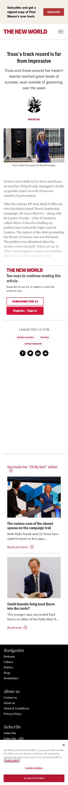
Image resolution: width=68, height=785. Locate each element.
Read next (14, 628)
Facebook (23, 353)
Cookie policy (12, 760)
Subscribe (53, 12)
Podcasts (9, 656)
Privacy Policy (12, 714)
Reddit (45, 353)
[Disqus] (34, 407)
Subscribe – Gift (14, 738)
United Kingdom (33, 344)
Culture (8, 662)
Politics (44, 337)
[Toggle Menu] (60, 31)
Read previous (17, 547)
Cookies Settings (34, 767)
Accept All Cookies (34, 778)
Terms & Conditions (16, 708)
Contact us (10, 697)
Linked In (38, 353)
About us (9, 703)
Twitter (30, 353)
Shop (7, 673)
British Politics (25, 337)
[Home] (25, 31)
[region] (34, 762)
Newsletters (11, 678)
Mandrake (34, 119)
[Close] (64, 745)
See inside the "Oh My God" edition (32, 466)
